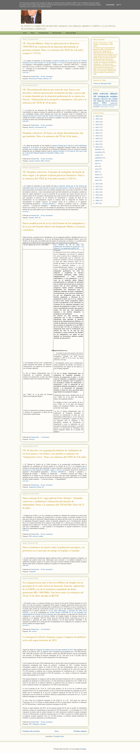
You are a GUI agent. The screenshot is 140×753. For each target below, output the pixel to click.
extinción (47, 161)
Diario (33, 33)
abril (96, 172)
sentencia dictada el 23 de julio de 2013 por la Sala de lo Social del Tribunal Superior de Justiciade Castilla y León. (55, 152)
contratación (97, 105)
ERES (104, 103)
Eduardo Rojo (35, 76)
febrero (97, 177)
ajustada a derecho (34, 161)
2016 (97, 144)
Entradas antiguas (80, 731)
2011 (97, 192)
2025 (97, 119)
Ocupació (96, 106)
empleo (113, 96)
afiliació (113, 93)
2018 (97, 138)
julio (96, 163)
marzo (97, 174)
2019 (97, 136)
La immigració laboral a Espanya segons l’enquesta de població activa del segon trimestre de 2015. (54, 638)
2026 (97, 116)
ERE (42, 161)
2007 (97, 203)
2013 (97, 186)
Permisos (32, 439)
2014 (97, 184)
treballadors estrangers (39, 724)
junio (96, 166)
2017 (97, 141)
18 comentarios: (45, 629)
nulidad (41, 536)
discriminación (39, 127)
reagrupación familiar (35, 487)
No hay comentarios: (47, 76)
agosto (97, 160)
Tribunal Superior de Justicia (107, 106)
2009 (97, 198)
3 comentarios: (45, 437)
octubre (97, 155)
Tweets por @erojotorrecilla (102, 83)
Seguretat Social (103, 101)
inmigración (32, 571)
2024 (97, 122)
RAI (30, 631)
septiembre (99, 158)
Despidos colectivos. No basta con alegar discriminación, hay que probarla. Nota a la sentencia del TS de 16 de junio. (53, 134)
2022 (97, 127)
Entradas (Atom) (59, 736)
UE (50, 78)
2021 (97, 130)
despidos (31, 217)
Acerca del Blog (71, 33)
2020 (97, 133)
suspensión (113, 103)
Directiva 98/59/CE (49, 204)
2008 (97, 200)
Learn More (110, 5)
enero (97, 180)
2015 (97, 147)
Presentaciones (43, 33)
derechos (46, 78)
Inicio (25, 33)
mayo (97, 169)
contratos (105, 105)
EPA (30, 724)
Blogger (84, 749)
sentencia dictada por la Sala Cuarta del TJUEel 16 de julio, (42, 116)
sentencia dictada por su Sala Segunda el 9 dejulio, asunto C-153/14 (55, 469)
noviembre (98, 152)
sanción (34, 631)
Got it (118, 5)
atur (110, 99)
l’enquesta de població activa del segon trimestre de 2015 (54, 650)
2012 (97, 189)
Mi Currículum (57, 33)
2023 (97, 124)
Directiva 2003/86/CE (59, 472)
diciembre (98, 149)
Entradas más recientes (31, 731)
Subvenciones (112, 105)
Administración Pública (36, 78)
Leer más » (26, 72)
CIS (94, 101)
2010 (97, 195)
